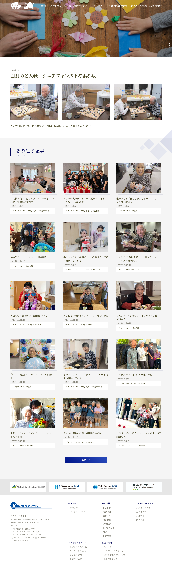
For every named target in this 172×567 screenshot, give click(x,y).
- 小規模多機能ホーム (112, 559)
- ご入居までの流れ (77, 550)
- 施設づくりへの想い (78, 546)
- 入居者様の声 (75, 559)
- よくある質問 (75, 555)
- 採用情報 (139, 515)
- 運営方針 (106, 511)
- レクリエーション (77, 511)
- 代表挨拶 (106, 507)
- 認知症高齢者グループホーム (116, 555)
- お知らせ (73, 507)
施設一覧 (67, 5)
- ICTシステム (108, 527)
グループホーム (99, 5)
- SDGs (105, 532)
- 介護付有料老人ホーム (113, 550)
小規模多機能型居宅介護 (118, 5)
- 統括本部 (106, 515)
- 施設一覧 (107, 546)
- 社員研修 (106, 536)
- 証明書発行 (140, 511)
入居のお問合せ (155, 5)
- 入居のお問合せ (142, 507)
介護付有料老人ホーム (82, 5)
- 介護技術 (106, 523)
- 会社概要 (106, 519)
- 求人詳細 (139, 519)
